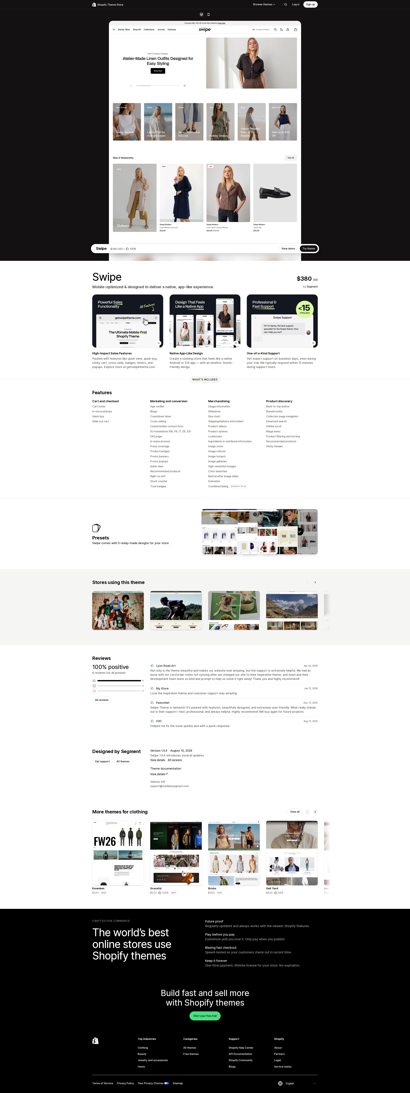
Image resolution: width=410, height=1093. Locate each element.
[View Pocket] (280, 531)
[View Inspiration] (239, 531)
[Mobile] (208, 14)
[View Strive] (260, 531)
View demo (288, 248)
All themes (122, 761)
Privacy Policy (125, 1083)
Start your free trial (205, 1015)
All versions (175, 760)
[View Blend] (219, 531)
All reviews (101, 699)
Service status (282, 1066)
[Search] (285, 4)
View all (295, 811)
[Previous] (307, 582)
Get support (102, 761)
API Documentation (240, 1054)
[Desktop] (201, 14)
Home (141, 1066)
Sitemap (178, 1083)
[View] (118, 611)
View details (157, 760)
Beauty (142, 1054)
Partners (279, 1054)
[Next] (315, 582)
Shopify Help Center (241, 1047)
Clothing (143, 1047)
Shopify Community (241, 1060)
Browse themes (262, 4)
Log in (295, 4)
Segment (312, 286)
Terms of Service (102, 1083)
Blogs (232, 1066)
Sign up (310, 4)
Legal (277, 1060)
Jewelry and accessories (153, 1060)
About (278, 1047)
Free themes (191, 1054)
